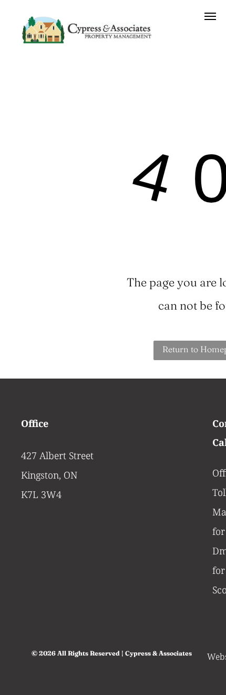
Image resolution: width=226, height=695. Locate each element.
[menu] (210, 16)
